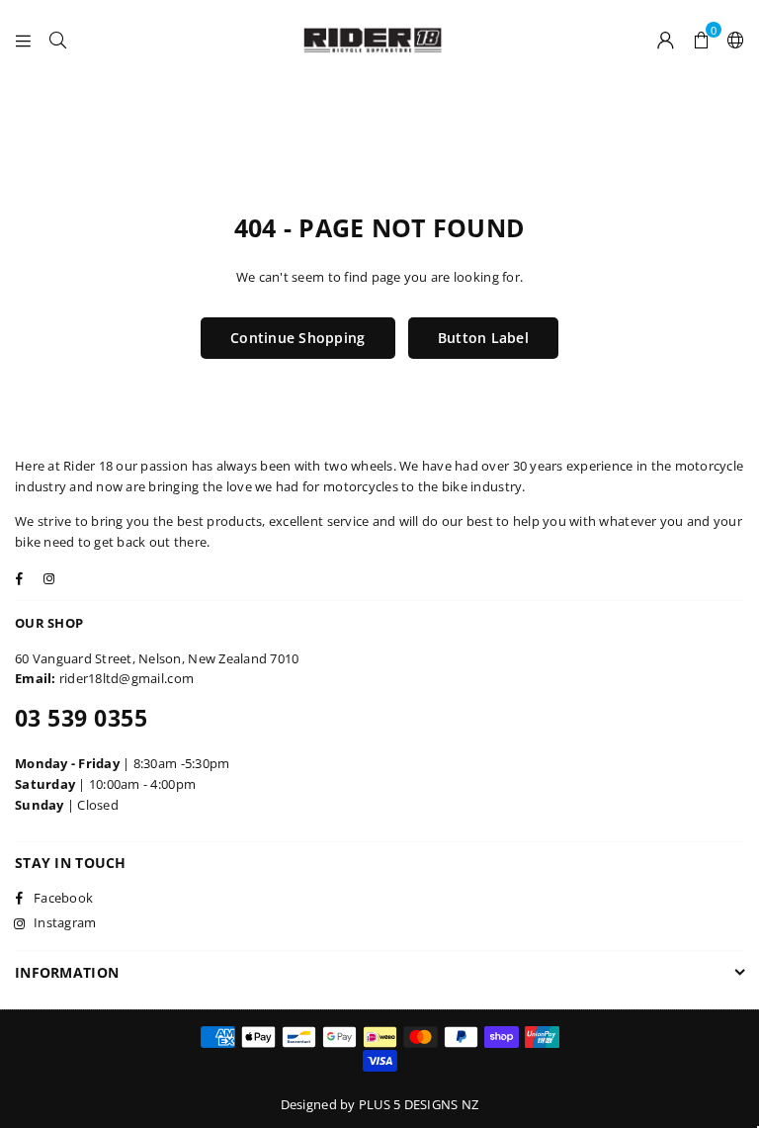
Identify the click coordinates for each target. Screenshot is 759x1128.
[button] (701, 39)
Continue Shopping (297, 337)
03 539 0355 (81, 718)
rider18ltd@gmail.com (126, 678)
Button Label (483, 337)
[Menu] (23, 39)
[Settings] (731, 39)
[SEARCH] (58, 39)
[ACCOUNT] (665, 39)
